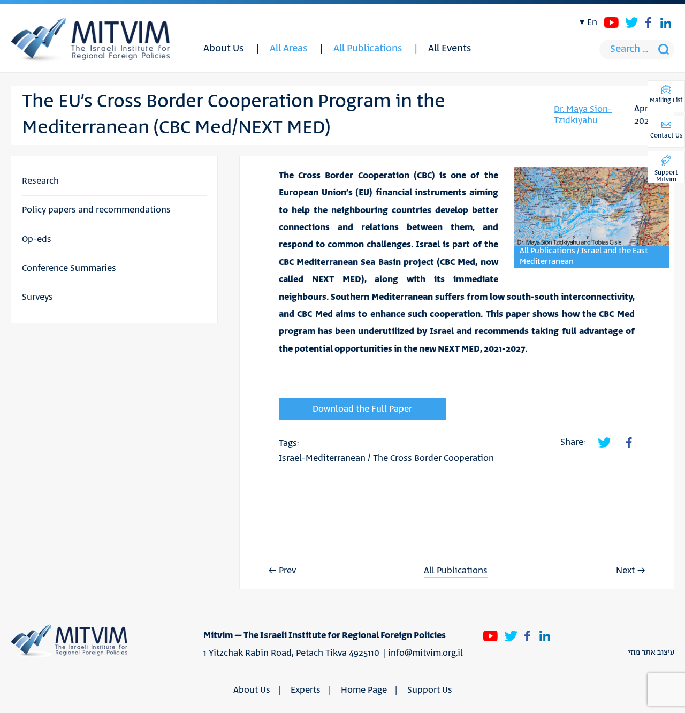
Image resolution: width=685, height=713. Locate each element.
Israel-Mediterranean (322, 458)
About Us (223, 49)
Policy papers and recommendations (96, 209)
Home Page (364, 690)
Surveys (37, 297)
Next (625, 570)
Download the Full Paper (362, 409)
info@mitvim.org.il (425, 653)
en (592, 22)
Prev (287, 570)
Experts (306, 690)
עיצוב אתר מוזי (651, 652)
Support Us (429, 690)
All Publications (367, 49)
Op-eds (36, 239)
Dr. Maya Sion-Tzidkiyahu (583, 115)
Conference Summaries (69, 268)
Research (40, 181)
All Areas (288, 49)
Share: (572, 442)
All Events (449, 49)
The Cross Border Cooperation (433, 458)
